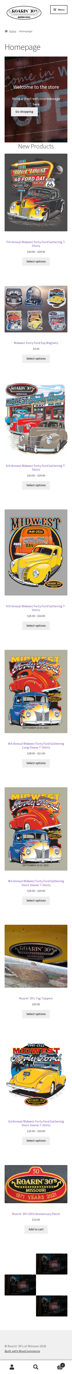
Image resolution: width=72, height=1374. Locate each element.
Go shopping (24, 111)
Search (36, 1367)
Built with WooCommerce (22, 1351)
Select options (36, 261)
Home (12, 31)
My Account (12, 1367)
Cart (55, 1364)
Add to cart (36, 1229)
